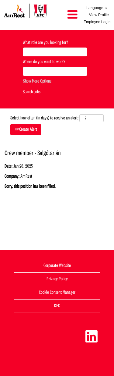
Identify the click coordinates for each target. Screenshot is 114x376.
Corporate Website (57, 265)
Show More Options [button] (37, 81)
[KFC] (25, 10)
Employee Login (97, 22)
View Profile (99, 15)
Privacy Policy (57, 279)
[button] (65, 15)
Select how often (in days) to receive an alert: (44, 118)
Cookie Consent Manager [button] (57, 292)
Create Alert (27, 129)
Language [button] (95, 8)
